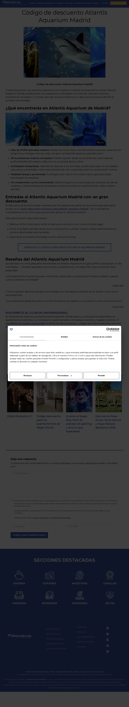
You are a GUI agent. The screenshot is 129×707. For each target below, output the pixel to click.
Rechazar (28, 375)
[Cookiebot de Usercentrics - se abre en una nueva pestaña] (108, 330)
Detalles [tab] (64, 337)
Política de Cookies (76, 355)
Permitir (101, 375)
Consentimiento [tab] (27, 337)
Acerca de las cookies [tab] (102, 337)
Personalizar (63, 375)
